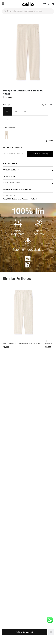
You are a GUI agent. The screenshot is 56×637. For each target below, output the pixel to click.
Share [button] (50, 141)
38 (7, 119)
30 (7, 111)
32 (16, 111)
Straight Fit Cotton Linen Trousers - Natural (20, 199)
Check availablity (40, 154)
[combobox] (28, 11)
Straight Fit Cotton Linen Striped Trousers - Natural (21, 343)
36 (44, 111)
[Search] (5, 11)
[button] (53, 4)
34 (34, 111)
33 (25, 111)
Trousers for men (10, 195)
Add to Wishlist (51, 632)
